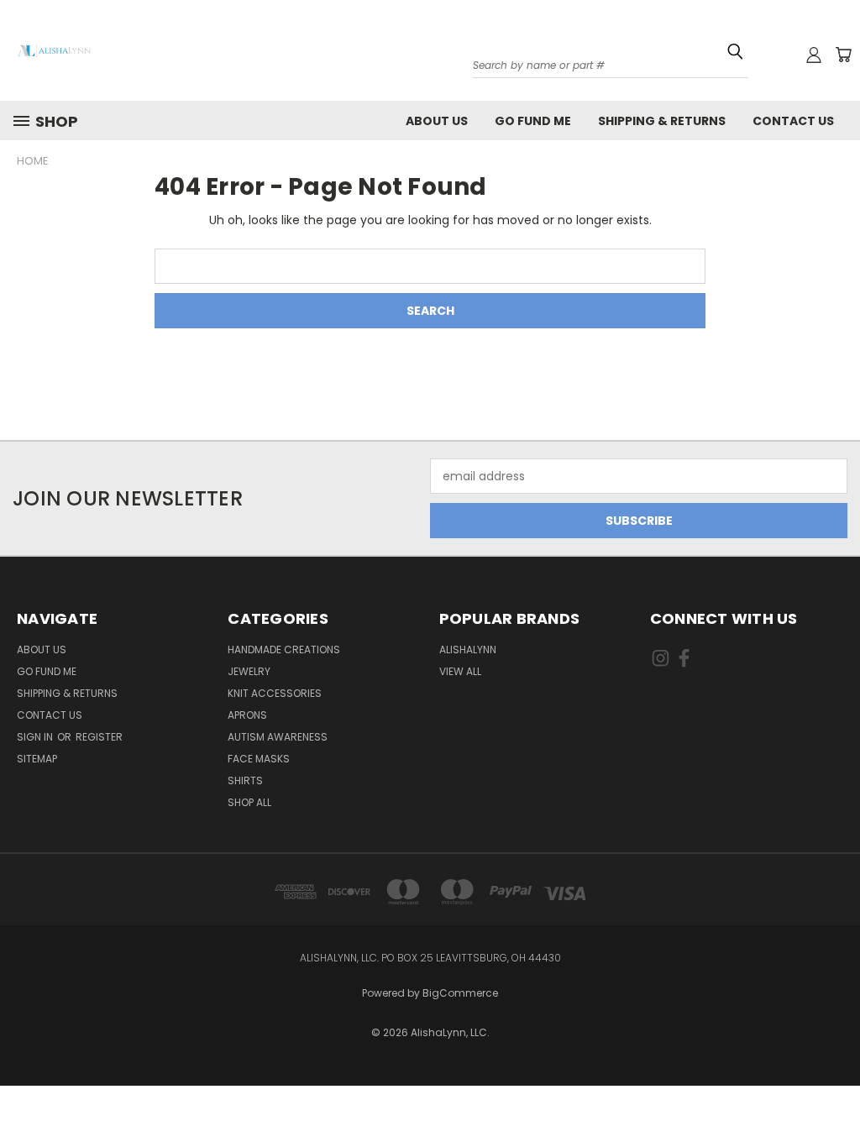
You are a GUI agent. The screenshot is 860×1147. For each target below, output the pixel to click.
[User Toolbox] (813, 54)
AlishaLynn (467, 649)
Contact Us (793, 121)
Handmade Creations (284, 649)
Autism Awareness (278, 737)
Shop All (249, 802)
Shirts (245, 780)
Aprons (247, 715)
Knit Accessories (275, 693)
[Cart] (843, 54)
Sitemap (37, 759)
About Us (437, 121)
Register (99, 737)
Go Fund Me (533, 121)
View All (460, 671)
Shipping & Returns (662, 121)
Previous (834, 1081)
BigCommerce (460, 993)
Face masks (259, 759)
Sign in (36, 737)
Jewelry (249, 671)
